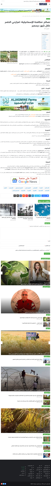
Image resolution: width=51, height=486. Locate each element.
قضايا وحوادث (30, 465)
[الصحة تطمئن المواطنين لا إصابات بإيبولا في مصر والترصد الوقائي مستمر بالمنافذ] (46, 455)
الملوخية (44, 44)
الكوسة (28, 190)
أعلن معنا (22, 467)
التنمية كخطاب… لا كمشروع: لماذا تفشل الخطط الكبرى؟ (32, 323)
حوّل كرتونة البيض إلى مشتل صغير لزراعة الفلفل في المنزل (33, 1)
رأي (31, 467)
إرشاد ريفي (38, 467)
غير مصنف (44, 16)
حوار (39, 465)
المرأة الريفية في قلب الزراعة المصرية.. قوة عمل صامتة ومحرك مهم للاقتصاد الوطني (26, 445)
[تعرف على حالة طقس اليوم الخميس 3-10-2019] (42, 210)
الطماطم (44, 37)
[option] (25, 273)
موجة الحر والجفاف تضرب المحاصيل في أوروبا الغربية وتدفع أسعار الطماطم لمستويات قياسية (25, 437)
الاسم (49, 241)
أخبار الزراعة (46, 473)
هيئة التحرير (22, 471)
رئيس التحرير (46, 465)
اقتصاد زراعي (38, 469)
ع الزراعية (31, 469)
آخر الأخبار (47, 188)
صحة (47, 477)
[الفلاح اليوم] (41, 4)
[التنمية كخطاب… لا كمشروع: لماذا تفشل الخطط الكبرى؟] (46, 324)
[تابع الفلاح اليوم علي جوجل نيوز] (25, 180)
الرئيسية (48, 16)
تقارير (39, 471)
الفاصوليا (44, 42)
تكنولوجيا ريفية (46, 475)
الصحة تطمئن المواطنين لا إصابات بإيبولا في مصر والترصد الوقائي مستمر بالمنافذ (27, 454)
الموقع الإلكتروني (21, 245)
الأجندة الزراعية (46, 467)
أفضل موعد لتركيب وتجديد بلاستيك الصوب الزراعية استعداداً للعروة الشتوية (31, 390)
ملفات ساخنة (38, 475)
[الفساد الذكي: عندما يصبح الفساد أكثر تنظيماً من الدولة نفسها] (46, 319)
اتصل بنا (23, 469)
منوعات (31, 477)
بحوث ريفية (38, 473)
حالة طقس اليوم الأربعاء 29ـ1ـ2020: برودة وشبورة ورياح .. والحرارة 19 (25, 218)
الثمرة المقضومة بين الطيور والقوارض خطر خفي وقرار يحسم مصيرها (29, 401)
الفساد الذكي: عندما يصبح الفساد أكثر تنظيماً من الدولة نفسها (31, 317)
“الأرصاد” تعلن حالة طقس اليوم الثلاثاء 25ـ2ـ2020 (9, 218)
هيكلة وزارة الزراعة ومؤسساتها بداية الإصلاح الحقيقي (37, 312)
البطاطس (44, 35)
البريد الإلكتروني (47, 245)
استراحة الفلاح (38, 477)
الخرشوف (44, 46)
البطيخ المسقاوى (18, 188)
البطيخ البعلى (27, 188)
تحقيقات (31, 471)
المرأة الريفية (30, 473)
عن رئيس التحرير (21, 475)
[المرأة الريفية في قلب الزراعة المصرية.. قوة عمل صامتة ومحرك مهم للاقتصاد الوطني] (46, 447)
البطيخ (44, 41)
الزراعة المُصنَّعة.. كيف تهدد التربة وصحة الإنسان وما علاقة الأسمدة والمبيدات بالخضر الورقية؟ (25, 395)
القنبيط (44, 45)
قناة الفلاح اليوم (45, 469)
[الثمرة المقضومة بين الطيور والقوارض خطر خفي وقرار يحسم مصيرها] (46, 402)
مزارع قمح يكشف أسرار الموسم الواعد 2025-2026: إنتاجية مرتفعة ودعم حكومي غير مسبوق (28, 354)
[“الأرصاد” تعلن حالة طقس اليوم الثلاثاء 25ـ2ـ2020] (8, 210)
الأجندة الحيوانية (45, 471)
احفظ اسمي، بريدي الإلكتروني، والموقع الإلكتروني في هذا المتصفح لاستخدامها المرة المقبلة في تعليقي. (32, 250)
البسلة (44, 38)
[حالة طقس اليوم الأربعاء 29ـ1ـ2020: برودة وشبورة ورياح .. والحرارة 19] (25, 210)
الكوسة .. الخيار (45, 40)
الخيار (5, 188)
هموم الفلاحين (30, 475)
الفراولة (45, 48)
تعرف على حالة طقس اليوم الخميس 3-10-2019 (43, 218)
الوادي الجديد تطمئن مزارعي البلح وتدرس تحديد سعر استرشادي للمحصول (32, 432)
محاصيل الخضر (15, 190)
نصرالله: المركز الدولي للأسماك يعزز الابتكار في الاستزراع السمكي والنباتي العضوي (27, 359)
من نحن (23, 473)
